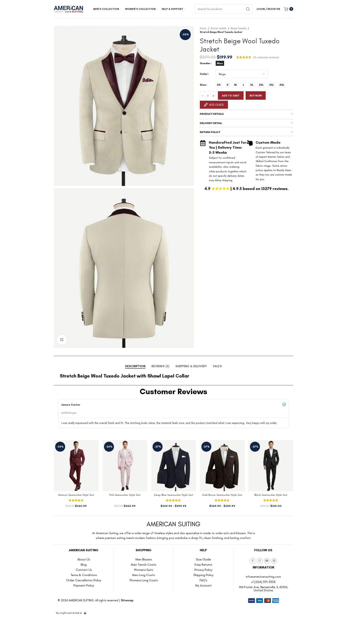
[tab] (135, 366)
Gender (205, 63)
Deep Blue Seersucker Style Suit (173, 495)
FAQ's (203, 580)
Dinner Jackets (218, 28)
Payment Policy (83, 585)
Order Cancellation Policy (83, 580)
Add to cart (231, 95)
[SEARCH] (248, 9)
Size (203, 84)
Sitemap (127, 600)
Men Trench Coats (143, 564)
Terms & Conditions (83, 575)
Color (204, 74)
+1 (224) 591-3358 (263, 582)
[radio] (220, 63)
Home (203, 28)
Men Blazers (143, 559)
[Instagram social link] (260, 561)
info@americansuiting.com (263, 576)
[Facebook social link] (252, 561)
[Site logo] (69, 8)
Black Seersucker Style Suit (270, 495)
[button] (58, 414)
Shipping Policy (203, 575)
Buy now (256, 95)
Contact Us (84, 570)
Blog (84, 564)
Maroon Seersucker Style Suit (76, 495)
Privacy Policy (203, 570)
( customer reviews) (266, 57)
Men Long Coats (143, 575)
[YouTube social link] (267, 561)
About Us (83, 559)
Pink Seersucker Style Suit (124, 495)
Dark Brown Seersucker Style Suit (222, 495)
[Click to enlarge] (62, 340)
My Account (203, 585)
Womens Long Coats (144, 580)
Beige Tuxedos (238, 28)
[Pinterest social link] (274, 561)
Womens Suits (143, 570)
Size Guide (203, 559)
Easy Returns (203, 564)
